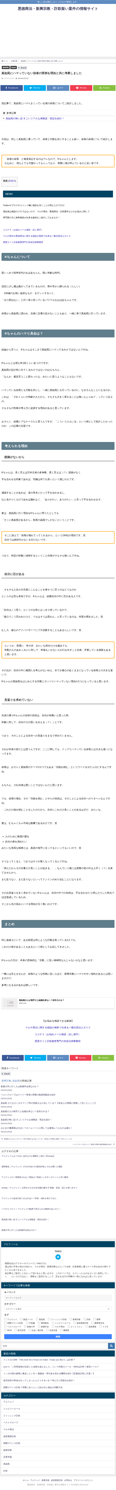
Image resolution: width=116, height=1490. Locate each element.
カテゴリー (10, 1304)
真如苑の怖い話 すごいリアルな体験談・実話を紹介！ (35, 118)
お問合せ (68, 1480)
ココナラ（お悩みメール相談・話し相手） (23, 230)
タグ (6, 1315)
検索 (58, 1336)
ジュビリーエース (11, 1409)
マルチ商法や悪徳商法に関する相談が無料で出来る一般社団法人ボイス (37, 236)
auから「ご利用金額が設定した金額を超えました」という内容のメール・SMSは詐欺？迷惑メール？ (51, 1367)
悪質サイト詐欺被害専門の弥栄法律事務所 (23, 242)
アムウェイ (8, 1402)
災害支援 (7, 1457)
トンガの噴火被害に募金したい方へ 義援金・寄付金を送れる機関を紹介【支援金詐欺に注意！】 (49, 1373)
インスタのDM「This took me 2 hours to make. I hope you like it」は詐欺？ (39, 1360)
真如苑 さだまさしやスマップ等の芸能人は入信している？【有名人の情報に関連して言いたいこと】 (38, 1139)
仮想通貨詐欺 (9, 1436)
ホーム (26, 1480)
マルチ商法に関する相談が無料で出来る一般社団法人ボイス (58, 1027)
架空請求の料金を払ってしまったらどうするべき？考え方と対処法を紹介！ (39, 1380)
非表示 (12, 181)
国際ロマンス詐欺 (11, 1443)
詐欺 (5, 1471)
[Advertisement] (58, 36)
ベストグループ (10, 1422)
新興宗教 (6, 67)
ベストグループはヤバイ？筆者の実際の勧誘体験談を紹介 (92, 1144)
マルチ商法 (8, 1429)
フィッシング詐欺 (11, 1416)
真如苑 (13, 67)
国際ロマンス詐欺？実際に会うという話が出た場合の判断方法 (33, 1387)
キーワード (10, 1292)
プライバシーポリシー (83, 1480)
